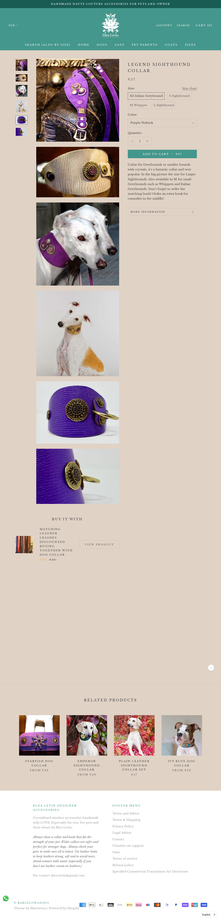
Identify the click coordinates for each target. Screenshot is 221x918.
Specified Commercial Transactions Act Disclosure (150, 871)
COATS (171, 44)
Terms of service (124, 858)
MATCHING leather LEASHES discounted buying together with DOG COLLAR (56, 542)
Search (183, 25)
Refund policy (123, 865)
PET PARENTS (145, 44)
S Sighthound (179, 96)
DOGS (102, 44)
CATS (119, 44)
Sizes (116, 852)
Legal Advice (121, 833)
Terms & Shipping (126, 820)
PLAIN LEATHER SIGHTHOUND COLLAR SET (134, 765)
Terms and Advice (125, 813)
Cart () (204, 25)
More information (148, 211)
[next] (210, 742)
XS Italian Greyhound (146, 96)
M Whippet (138, 105)
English (206, 914)
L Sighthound (164, 105)
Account (164, 25)
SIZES (190, 44)
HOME (83, 44)
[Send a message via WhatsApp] (6, 898)
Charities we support (128, 846)
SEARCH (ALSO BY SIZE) (48, 44)
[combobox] (209, 914)
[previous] (11, 742)
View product (99, 544)
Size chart (189, 88)
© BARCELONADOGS (31, 902)
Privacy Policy (123, 826)
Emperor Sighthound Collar (87, 765)
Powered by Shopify (64, 908)
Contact (118, 839)
